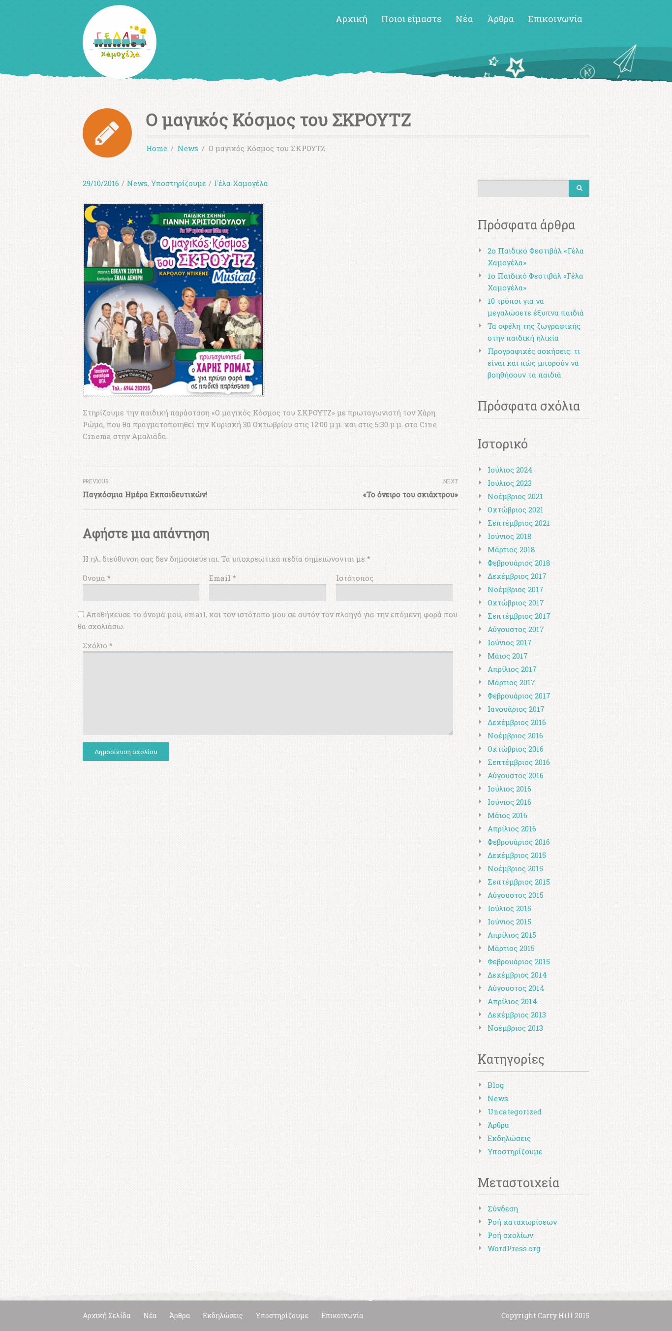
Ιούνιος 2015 (509, 921)
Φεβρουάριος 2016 (519, 842)
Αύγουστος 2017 (516, 629)
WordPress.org (514, 1248)
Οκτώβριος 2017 (516, 602)
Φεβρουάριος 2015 (519, 961)
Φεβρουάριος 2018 (519, 563)
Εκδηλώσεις (509, 1138)
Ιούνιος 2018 (510, 536)
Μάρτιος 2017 (511, 682)
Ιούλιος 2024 (510, 470)
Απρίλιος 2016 (512, 828)
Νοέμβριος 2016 (515, 735)
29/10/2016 (101, 183)
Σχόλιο (98, 645)
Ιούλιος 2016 (509, 788)
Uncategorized (515, 1111)
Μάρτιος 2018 (511, 549)
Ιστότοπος (354, 578)
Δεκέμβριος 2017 (517, 576)
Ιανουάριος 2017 (516, 709)
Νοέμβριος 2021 (515, 496)
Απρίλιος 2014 (512, 1001)
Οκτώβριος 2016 (516, 749)
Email (222, 578)
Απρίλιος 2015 (512, 935)
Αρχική (351, 19)
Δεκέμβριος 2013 (517, 1014)
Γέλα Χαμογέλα (241, 183)
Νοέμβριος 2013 (515, 1028)
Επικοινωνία (555, 19)
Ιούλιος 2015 (509, 908)
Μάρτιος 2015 (511, 948)
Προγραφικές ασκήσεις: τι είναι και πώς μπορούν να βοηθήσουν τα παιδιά (534, 363)
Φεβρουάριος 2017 (519, 695)
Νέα (464, 19)
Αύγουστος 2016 (516, 775)
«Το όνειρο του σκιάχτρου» (410, 494)
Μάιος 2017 (508, 656)
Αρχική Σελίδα (106, 1315)
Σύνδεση (503, 1208)
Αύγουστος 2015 (516, 895)
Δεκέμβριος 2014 (517, 975)
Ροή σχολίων (510, 1235)
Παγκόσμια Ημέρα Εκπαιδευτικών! (145, 494)
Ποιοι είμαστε (411, 19)
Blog (496, 1085)
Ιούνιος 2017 (510, 642)
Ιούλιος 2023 (510, 483)
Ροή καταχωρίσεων (522, 1222)
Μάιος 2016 (507, 815)
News (137, 183)
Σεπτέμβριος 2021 (519, 523)
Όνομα (97, 578)
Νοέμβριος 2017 (516, 589)
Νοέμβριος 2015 (515, 868)
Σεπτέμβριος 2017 (519, 616)
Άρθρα (500, 19)
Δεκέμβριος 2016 (517, 722)
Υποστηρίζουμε (178, 183)
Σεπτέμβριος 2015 (519, 882)
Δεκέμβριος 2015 (517, 855)
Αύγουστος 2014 (516, 988)
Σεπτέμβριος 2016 (519, 762)
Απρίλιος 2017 (512, 669)
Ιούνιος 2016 (509, 802)
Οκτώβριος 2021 (516, 509)
